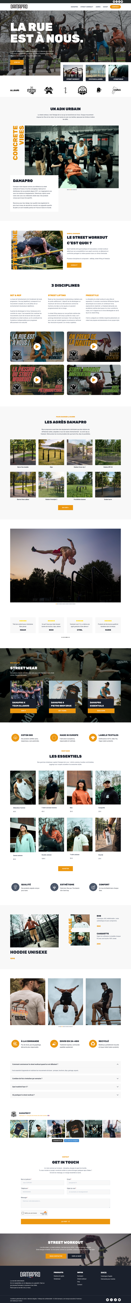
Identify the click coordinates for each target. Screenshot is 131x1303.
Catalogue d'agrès (106, 1276)
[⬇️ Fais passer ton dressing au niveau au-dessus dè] (112, 1129)
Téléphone (24, 1188)
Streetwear (57, 1279)
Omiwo (20, 1300)
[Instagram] (116, 1)
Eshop (105, 7)
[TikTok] (119, 1)
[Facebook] (114, 1)
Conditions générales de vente (18, 1298)
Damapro (74, 7)
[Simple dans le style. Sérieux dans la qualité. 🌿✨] (93, 1129)
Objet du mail (71, 1188)
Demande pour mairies (108, 1279)
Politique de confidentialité (45, 1298)
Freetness (79, 1298)
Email (69, 1179)
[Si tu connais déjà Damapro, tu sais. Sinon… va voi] (75, 1129)
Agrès (98, 7)
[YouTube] (122, 1)
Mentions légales (32, 1298)
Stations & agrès (59, 1276)
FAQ (78, 1282)
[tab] (67, 189)
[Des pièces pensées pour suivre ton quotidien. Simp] (19, 1129)
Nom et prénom (26, 1179)
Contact (115, 7)
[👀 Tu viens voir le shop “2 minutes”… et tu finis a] (56, 1129)
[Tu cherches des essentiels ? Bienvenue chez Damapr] (38, 1129)
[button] (37, 347)
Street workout (86, 7)
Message (24, 1197)
